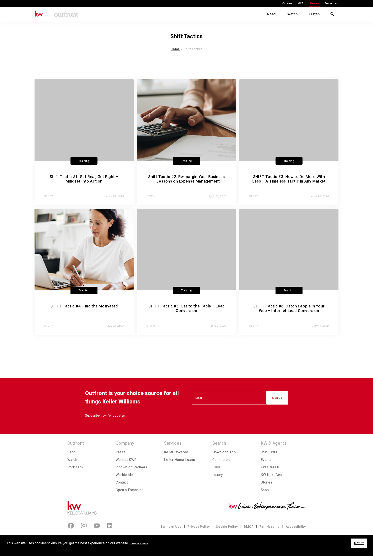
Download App (224, 452)
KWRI (301, 3)
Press (121, 452)
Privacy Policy (198, 526)
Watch (292, 14)
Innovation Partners (131, 467)
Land (216, 467)
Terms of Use (170, 526)
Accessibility (296, 526)
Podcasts (75, 467)
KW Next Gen (271, 475)
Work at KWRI (127, 460)
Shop (265, 490)
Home (175, 49)
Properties (331, 3)
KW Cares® (270, 467)
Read (271, 14)
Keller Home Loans (179, 460)
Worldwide (124, 475)
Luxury (217, 475)
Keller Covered (176, 452)
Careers (287, 3)
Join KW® (269, 452)
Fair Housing (270, 526)
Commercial (222, 460)
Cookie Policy (227, 526)
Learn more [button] (139, 543)
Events (266, 460)
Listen (314, 14)
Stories (314, 3)
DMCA (248, 526)
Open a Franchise (130, 490)
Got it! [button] (359, 543)
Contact (122, 482)
